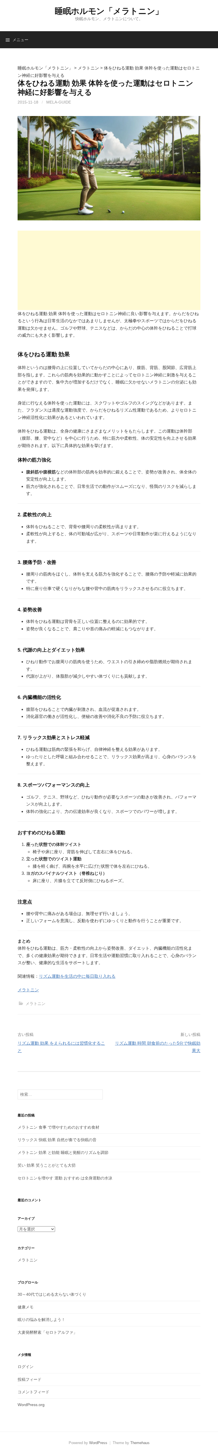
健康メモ (25, 1307)
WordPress (98, 1443)
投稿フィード (29, 1379)
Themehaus (140, 1443)
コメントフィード (33, 1392)
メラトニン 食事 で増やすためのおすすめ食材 (58, 1127)
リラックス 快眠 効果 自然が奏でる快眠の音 (57, 1139)
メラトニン (28, 989)
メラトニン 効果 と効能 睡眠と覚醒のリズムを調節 (63, 1152)
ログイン (25, 1366)
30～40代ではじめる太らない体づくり (52, 1294)
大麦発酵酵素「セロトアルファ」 (47, 1332)
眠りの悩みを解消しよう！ (41, 1319)
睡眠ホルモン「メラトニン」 (109, 11)
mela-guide (58, 102)
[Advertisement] (109, 270)
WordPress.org (31, 1404)
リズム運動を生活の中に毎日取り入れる (77, 976)
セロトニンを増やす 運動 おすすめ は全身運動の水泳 (65, 1178)
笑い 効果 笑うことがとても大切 (47, 1165)
